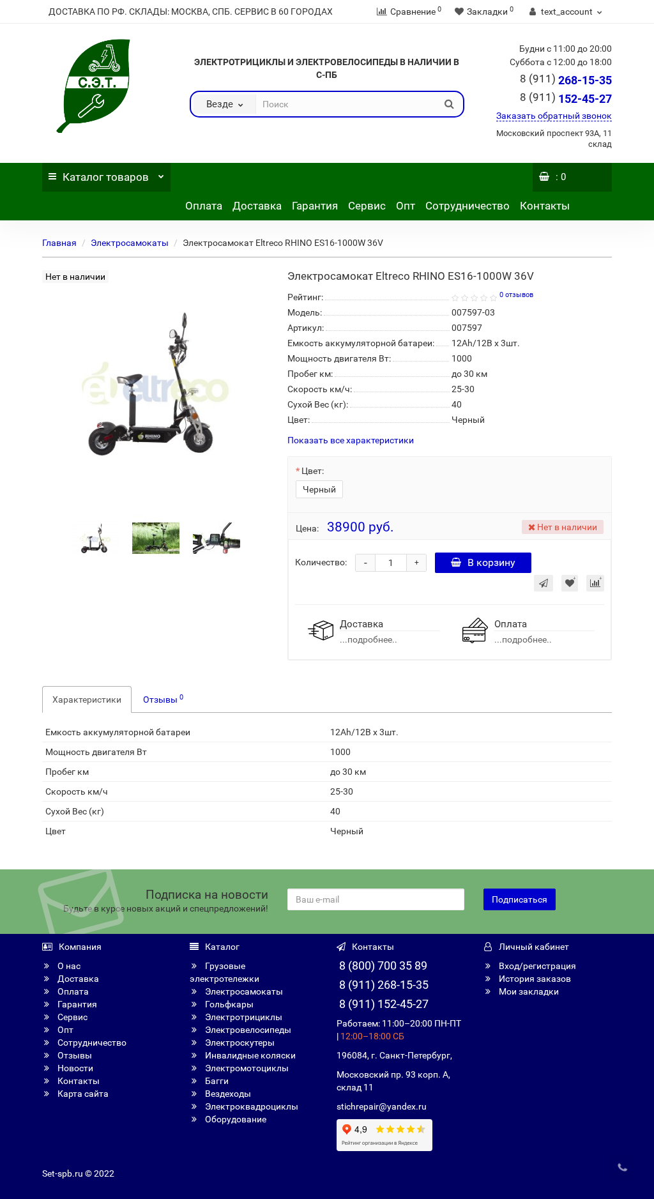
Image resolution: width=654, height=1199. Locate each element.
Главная (59, 243)
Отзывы (163, 699)
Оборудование (234, 1119)
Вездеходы (227, 1093)
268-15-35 (566, 80)
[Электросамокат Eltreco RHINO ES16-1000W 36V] (95, 537)
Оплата (203, 205)
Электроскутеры (239, 1042)
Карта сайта (82, 1093)
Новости (74, 1068)
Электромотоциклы (246, 1068)
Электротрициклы (242, 1017)
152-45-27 (566, 98)
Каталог (106, 177)
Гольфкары (228, 1004)
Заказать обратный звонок (554, 116)
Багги (216, 1081)
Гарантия (315, 205)
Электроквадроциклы (250, 1106)
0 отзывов (516, 295)
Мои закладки (528, 991)
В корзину (491, 562)
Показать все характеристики (350, 440)
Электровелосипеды (247, 1030)
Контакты (545, 205)
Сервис (367, 205)
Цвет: (312, 471)
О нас (68, 966)
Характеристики (86, 699)
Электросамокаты (130, 243)
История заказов (534, 979)
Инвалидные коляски (249, 1055)
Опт (405, 205)
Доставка (257, 205)
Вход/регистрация (536, 966)
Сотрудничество (467, 205)
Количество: (321, 562)
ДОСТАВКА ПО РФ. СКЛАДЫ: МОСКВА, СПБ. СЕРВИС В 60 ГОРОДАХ (191, 11)
